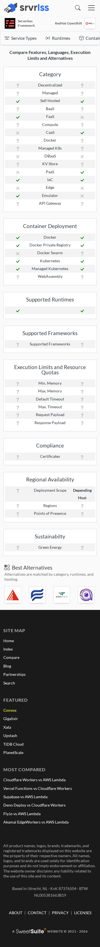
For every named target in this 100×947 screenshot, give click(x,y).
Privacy (60, 912)
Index (8, 649)
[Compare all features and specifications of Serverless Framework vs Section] (62, 595)
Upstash (10, 735)
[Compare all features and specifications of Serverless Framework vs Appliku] (87, 595)
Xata (7, 727)
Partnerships (14, 674)
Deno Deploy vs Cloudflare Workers (34, 805)
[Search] (78, 8)
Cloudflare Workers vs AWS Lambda (34, 779)
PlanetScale (13, 752)
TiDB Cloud (13, 744)
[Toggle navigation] (91, 8)
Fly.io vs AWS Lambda (22, 813)
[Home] (26, 8)
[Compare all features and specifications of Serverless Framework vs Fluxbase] (38, 595)
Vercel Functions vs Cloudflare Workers (37, 788)
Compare (11, 657)
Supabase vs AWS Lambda (25, 796)
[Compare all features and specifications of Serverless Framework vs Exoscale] (13, 595)
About (15, 912)
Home (8, 640)
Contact (37, 912)
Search (9, 683)
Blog (7, 666)
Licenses (82, 912)
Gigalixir (10, 718)
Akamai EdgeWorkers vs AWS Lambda (36, 822)
